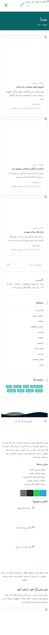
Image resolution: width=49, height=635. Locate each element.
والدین (20, 391)
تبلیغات (40, 321)
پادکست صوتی (38, 83)
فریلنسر (40, 343)
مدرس (38, 391)
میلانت (24, 580)
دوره (26, 386)
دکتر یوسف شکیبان (18, 108)
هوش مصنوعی (37, 359)
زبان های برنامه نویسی (34, 232)
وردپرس (11, 391)
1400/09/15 (36, 105)
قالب (9, 386)
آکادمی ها (39, 310)
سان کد (17, 386)
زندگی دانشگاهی (37, 327)
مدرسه (40, 354)
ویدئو (41, 365)
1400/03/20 (36, 246)
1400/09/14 (36, 183)
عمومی (40, 338)
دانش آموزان (36, 386)
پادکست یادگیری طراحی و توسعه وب (27, 169)
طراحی (40, 332)
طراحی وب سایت (15, 576)
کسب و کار (39, 348)
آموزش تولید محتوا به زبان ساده (30, 87)
